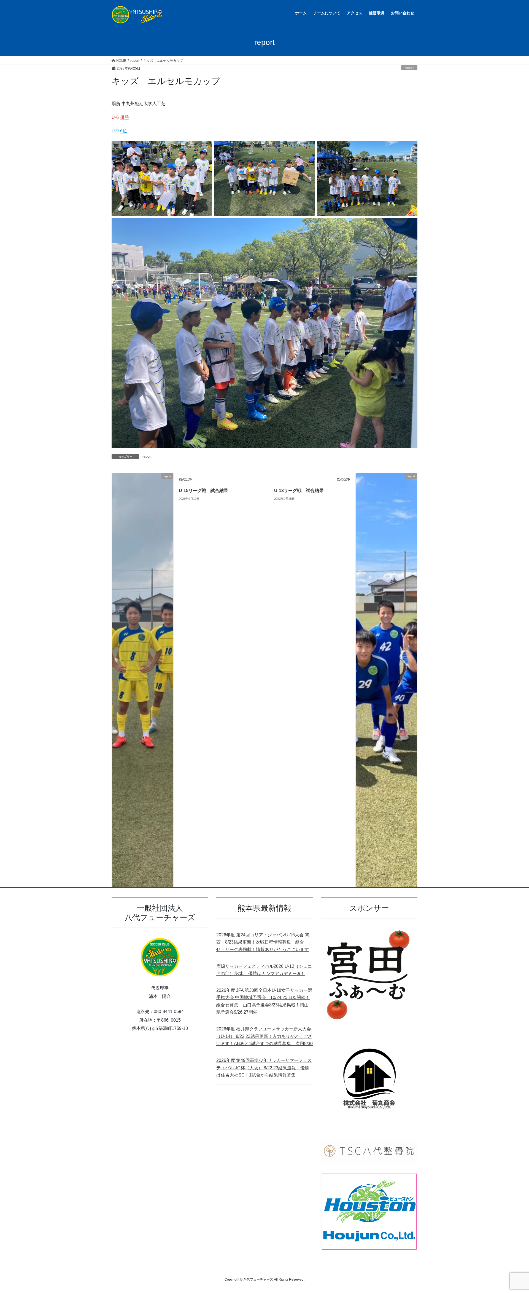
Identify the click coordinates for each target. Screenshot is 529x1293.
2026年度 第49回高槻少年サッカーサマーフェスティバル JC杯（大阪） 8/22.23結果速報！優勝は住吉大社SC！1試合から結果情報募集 (264, 1067)
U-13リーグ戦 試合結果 (298, 490)
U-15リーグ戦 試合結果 (203, 490)
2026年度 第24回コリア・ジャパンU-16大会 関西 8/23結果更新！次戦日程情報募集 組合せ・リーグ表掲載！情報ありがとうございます (262, 942)
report (409, 68)
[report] (142, 679)
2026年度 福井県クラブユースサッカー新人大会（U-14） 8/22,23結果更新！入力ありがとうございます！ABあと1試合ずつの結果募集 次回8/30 (264, 1036)
